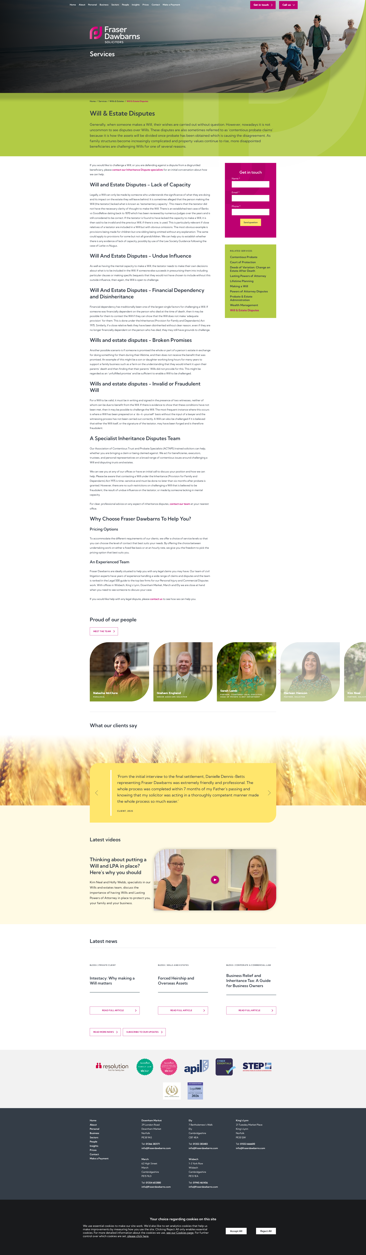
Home (73, 4)
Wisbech (193, 1159)
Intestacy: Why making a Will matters (112, 981)
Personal (92, 4)
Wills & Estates (117, 101)
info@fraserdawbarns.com (156, 1148)
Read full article (113, 1010)
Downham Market (152, 1120)
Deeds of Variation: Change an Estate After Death (250, 269)
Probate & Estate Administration (241, 298)
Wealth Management (244, 305)
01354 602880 (153, 1182)
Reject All (266, 1231)
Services (103, 101)
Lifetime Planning (241, 281)
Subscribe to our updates (142, 1032)
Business (104, 4)
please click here (138, 1236)
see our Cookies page (180, 1232)
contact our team (180, 503)
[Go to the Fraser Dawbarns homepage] (183, 35)
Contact (156, 4)
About (82, 4)
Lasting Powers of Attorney (248, 276)
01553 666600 (247, 1143)
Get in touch (261, 5)
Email (235, 192)
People (125, 4)
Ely (190, 1120)
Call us (287, 5)
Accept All (236, 1231)
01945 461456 (200, 1182)
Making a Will (239, 286)
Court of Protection (243, 262)
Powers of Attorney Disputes (249, 291)
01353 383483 (200, 1143)
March (145, 1159)
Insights (136, 4)
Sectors (115, 4)
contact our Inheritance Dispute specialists (137, 169)
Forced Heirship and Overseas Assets (176, 981)
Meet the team (102, 631)
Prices (146, 4)
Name (235, 178)
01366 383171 (153, 1143)
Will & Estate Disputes (244, 310)
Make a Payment (171, 4)
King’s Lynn (242, 1120)
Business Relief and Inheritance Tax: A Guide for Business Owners (248, 980)
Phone (235, 206)
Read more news (103, 1032)
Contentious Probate (243, 257)
